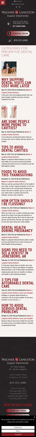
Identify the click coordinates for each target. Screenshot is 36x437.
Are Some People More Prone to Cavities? (16, 124)
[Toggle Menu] (2, 2)
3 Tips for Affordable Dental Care (18, 283)
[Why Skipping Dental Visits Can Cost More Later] (9, 69)
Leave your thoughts (26, 293)
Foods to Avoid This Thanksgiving (17, 173)
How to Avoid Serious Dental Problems (14, 308)
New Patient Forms (18, 4)
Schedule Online (20, 33)
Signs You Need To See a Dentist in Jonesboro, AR (17, 253)
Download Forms (18, 410)
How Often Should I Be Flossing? (17, 202)
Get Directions (19, 26)
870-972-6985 (21, 40)
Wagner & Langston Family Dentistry (13, 181)
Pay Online (19, 1)
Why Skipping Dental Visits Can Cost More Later (16, 82)
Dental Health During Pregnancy (17, 229)
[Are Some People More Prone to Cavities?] (9, 112)
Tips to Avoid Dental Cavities (15, 149)
